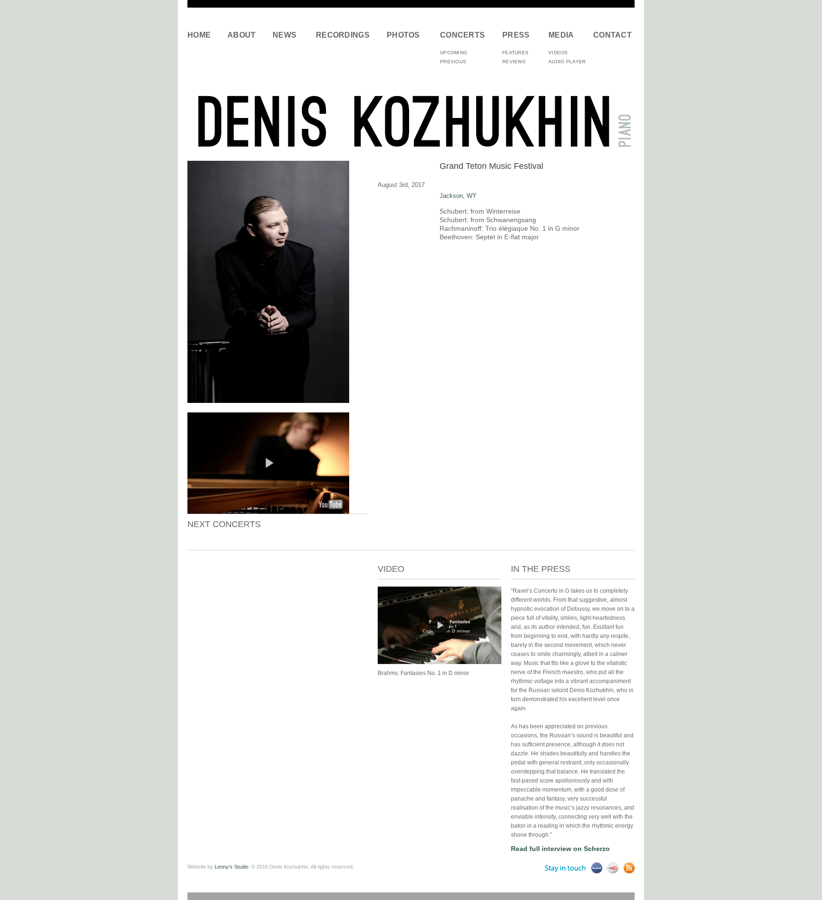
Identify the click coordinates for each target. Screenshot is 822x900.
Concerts (462, 35)
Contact (610, 35)
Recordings (343, 35)
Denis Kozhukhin (411, 120)
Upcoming (453, 52)
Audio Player (567, 61)
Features (515, 52)
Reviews (514, 61)
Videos (558, 52)
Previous (453, 61)
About (241, 35)
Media (561, 35)
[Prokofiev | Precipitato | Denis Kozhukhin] (439, 662)
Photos (403, 35)
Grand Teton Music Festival (491, 166)
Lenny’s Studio (231, 867)
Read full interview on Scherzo (560, 848)
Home (199, 35)
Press (516, 35)
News (284, 35)
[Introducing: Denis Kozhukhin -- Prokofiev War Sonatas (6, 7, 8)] (268, 511)
